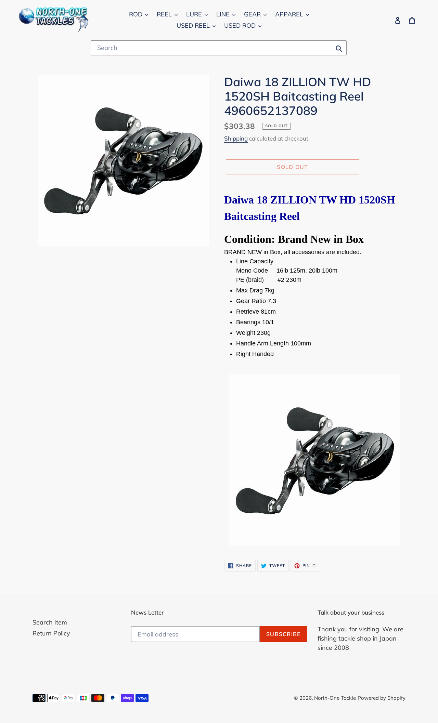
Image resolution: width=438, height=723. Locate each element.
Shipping (236, 138)
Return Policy (51, 633)
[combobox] (219, 47)
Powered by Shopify (381, 698)
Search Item (50, 622)
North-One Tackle (335, 698)
